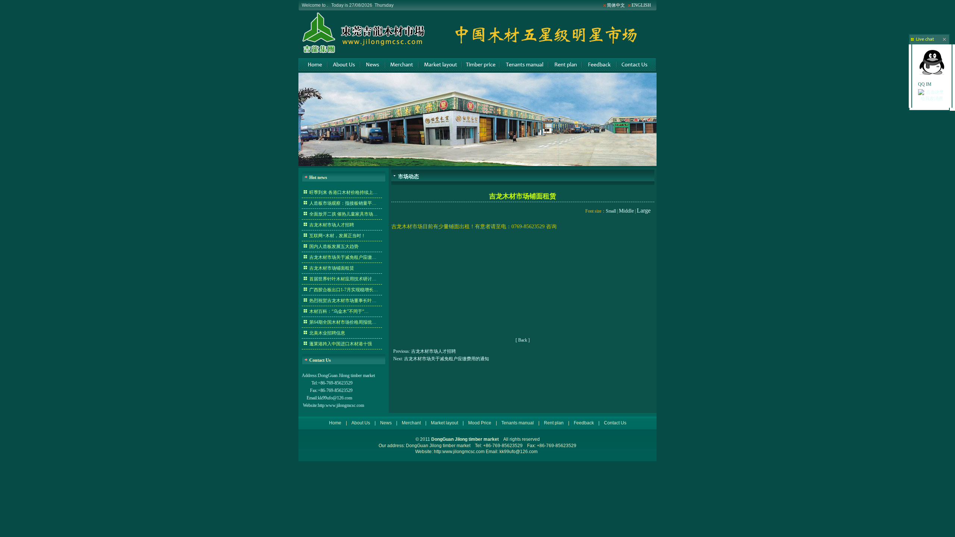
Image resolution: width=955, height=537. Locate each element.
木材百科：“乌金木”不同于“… (339, 311)
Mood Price (480, 64)
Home (312, 64)
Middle (626, 211)
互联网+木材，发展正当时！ (337, 235)
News (372, 64)
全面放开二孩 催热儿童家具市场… (343, 214)
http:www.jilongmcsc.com (341, 405)
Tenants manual (523, 64)
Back (522, 340)
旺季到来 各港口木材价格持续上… (343, 192)
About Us (343, 64)
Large (644, 210)
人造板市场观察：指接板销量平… (342, 203)
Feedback (599, 64)
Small (611, 211)
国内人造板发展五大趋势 (333, 246)
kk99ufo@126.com (335, 398)
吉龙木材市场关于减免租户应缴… (342, 257)
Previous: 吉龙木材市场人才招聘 (424, 351)
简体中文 (616, 5)
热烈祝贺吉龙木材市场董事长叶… (342, 300)
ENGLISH (641, 5)
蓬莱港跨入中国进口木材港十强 (340, 343)
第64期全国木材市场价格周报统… (342, 322)
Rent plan (565, 64)
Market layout (439, 64)
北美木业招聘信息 (327, 333)
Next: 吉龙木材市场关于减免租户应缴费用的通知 (441, 358)
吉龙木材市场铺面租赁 (331, 268)
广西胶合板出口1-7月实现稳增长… (343, 289)
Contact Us (636, 64)
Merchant (401, 64)
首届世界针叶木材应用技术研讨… (342, 279)
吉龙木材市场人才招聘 (331, 224)
